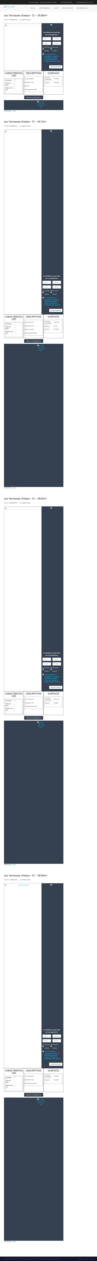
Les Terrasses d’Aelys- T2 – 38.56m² (25, 875)
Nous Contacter (67, 8)
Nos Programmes (44, 8)
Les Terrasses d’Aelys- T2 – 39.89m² (25, 15)
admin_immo (26, 20)
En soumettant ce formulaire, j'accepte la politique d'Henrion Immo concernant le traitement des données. (52, 57)
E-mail (91, 1259)
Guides (56, 8)
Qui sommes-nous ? (82, 8)
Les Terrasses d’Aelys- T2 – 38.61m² (25, 498)
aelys (14, 111)
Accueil (33, 8)
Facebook (80, 1259)
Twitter (86, 1259)
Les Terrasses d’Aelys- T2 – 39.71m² (25, 121)
